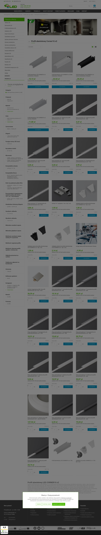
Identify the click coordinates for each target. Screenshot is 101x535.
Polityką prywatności (66, 498)
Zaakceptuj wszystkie (58, 504)
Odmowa (39, 504)
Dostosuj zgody (47, 504)
